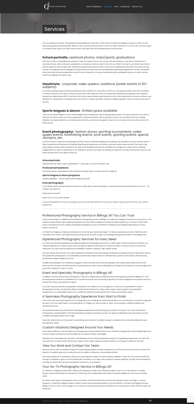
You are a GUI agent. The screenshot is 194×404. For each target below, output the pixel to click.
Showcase (125, 6)
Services (108, 6)
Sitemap (83, 401)
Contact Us (137, 6)
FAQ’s (116, 6)
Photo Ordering (93, 6)
